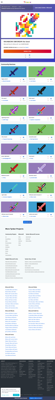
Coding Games (41, 363)
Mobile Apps (22, 371)
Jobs (20, 369)
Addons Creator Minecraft (35, 313)
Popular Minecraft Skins (11, 296)
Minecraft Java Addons (34, 321)
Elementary (49, 371)
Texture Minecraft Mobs (35, 291)
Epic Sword (31, 117)
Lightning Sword (5, 117)
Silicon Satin (33, 197)
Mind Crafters (28, 241)
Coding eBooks (22, 374)
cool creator (33, 216)
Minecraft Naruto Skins (11, 300)
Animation (7, 247)
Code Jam (40, 387)
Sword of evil (32, 79)
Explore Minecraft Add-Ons (10, 267)
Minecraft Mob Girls (33, 298)
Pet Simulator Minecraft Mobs (36, 302)
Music (6, 253)
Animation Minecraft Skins (12, 304)
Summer (30, 377)
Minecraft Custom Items (11, 339)
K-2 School (49, 377)
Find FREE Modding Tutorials (11, 271)
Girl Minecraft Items (10, 353)
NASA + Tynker (28, 265)
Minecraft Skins (41, 366)
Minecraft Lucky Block (10, 321)
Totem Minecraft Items (11, 347)
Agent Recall (28, 236)
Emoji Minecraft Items (10, 345)
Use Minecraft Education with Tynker (12, 273)
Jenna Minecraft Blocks (11, 331)
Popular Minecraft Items (11, 343)
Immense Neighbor (7, 197)
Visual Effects (8, 239)
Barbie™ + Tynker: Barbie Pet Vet (31, 263)
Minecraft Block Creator (11, 313)
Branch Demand (6, 81)
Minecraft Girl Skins (10, 306)
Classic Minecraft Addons (35, 329)
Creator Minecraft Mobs (35, 289)
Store (20, 376)
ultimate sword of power (7, 214)
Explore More (27, 222)
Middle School (50, 372)
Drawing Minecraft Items (11, 351)
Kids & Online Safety (28, 394)
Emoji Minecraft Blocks (11, 323)
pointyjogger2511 (7, 158)
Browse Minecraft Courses (10, 263)
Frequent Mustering (7, 139)
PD (47, 384)
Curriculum (31, 364)
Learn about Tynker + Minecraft (43, 7)
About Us (21, 364)
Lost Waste (33, 81)
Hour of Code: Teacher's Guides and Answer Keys (34, 271)
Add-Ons (20, 241)
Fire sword (4, 98)
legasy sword (5, 79)
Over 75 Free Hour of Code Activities (32, 269)
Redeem (30, 368)
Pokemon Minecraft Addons (36, 327)
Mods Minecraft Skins (10, 291)
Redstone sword (5, 175)
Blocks (19, 239)
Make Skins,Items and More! (11, 261)
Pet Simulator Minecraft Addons (37, 323)
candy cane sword (33, 214)
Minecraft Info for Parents (10, 275)
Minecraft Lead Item (10, 337)
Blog (20, 363)
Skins (19, 236)
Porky (31, 158)
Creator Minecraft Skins (11, 298)
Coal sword (31, 156)
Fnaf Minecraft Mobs (34, 293)
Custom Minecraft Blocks (11, 315)
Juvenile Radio (33, 177)
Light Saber (4, 194)
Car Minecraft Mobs (33, 300)
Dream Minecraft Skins (11, 302)
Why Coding (31, 369)
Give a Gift (31, 366)
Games (6, 249)
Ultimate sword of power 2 (35, 194)
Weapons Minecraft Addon (35, 317)
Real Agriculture (34, 139)
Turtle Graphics (8, 255)
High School (49, 374)
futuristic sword (32, 175)
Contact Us (40, 394)
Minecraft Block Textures (11, 319)
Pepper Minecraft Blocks (11, 327)
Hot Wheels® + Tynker (29, 267)
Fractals (6, 245)
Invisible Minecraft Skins (11, 289)
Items (20, 6)
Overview (31, 363)
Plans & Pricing (32, 374)
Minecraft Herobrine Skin (11, 308)
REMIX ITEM (27, 51)
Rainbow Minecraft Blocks (11, 325)
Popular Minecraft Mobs (35, 296)
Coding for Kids (6, 6)
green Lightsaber (5, 156)
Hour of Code (41, 388)
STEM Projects (50, 387)
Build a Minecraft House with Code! (12, 269)
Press (20, 368)
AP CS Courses (50, 376)
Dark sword (31, 98)
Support (21, 366)
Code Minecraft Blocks (10, 329)
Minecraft (14, 6)
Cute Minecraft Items (10, 355)
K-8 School (49, 379)
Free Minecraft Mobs (34, 306)
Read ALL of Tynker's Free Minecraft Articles (14, 277)
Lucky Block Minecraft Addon (36, 315)
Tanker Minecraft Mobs (34, 304)
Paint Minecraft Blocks (10, 317)
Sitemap (21, 372)
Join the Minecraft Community (11, 265)
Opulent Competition (35, 119)
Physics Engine (8, 243)
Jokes (6, 241)
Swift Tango (5, 119)
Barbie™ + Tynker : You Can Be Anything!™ (33, 261)
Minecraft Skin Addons (34, 319)
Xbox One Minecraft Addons (36, 325)
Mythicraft (28, 239)
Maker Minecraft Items (11, 341)
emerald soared (32, 136)
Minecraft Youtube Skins (11, 293)
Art (6, 236)
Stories (6, 251)
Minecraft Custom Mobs (35, 308)
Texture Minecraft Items (11, 349)
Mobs (19, 245)
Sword (26, 47)
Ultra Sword (4, 136)
